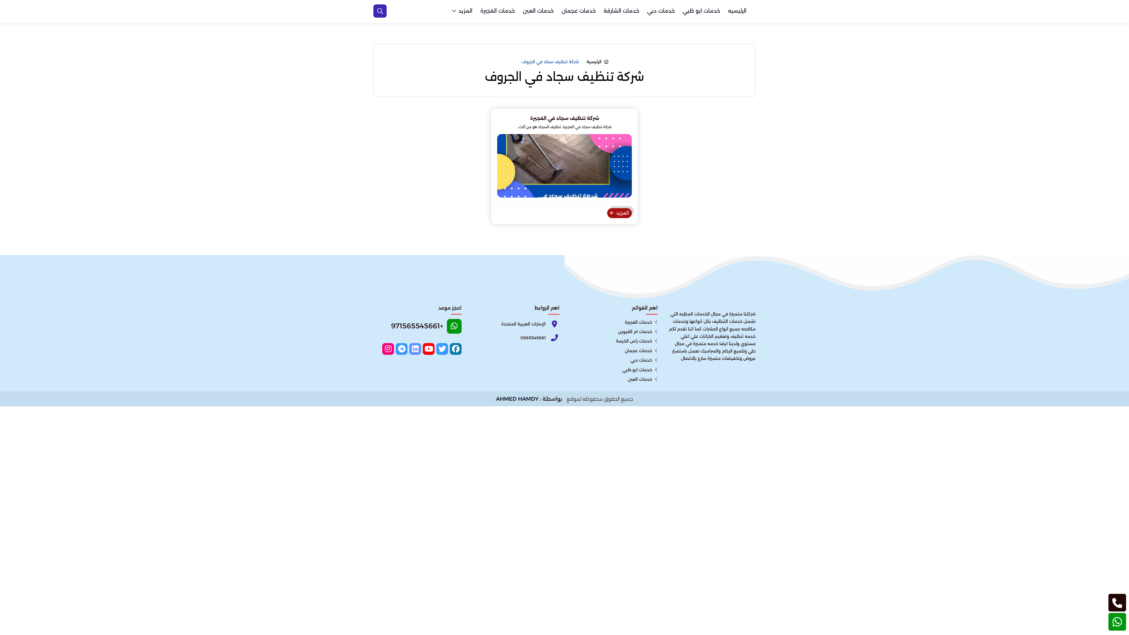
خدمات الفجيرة (497, 11)
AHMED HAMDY (517, 399)
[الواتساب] (1117, 621)
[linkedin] (415, 349)
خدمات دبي (661, 11)
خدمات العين (538, 11)
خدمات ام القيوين (635, 331)
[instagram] (388, 349)
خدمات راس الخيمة (634, 341)
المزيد (465, 11)
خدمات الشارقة (621, 11)
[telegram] (401, 349)
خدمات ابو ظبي (701, 11)
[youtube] (429, 349)
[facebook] (456, 349)
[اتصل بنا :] (1117, 602)
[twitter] (442, 349)
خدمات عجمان (579, 11)
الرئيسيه (737, 11)
